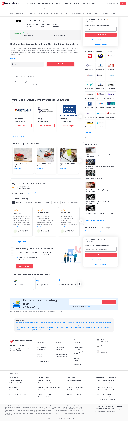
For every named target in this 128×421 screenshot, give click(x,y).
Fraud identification (79, 347)
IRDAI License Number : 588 (104, 408)
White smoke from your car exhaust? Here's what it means (100, 156)
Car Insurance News (96, 220)
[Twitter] (23, 345)
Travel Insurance (41, 359)
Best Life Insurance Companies (75, 390)
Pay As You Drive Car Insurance (85, 325)
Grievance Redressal (61, 345)
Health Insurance (41, 347)
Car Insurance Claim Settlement (85, 322)
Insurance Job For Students (103, 397)
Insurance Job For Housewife (103, 394)
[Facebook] (11, 345)
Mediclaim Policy (42, 385)
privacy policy (42, 308)
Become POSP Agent (89, 3)
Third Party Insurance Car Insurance (65, 325)
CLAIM (67, 14)
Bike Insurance (41, 345)
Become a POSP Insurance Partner (105, 380)
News (75, 3)
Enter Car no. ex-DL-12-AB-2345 (79, 302)
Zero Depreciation (42, 285)
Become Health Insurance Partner (105, 385)
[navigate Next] (80, 116)
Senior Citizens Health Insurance (46, 397)
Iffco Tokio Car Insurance (40, 330)
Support (66, 3)
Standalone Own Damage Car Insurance (47, 327)
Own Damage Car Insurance (16, 390)
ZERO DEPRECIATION (57, 14)
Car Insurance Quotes (31, 322)
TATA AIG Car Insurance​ (86, 327)
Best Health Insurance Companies (47, 382)
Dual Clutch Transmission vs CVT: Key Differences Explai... (98, 179)
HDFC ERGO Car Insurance (101, 327)
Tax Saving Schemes (43, 361)
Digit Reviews (21, 242)
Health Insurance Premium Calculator (48, 392)
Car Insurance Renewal (46, 322)
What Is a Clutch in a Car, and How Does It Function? (99, 214)
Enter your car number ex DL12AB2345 (96, 29)
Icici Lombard (19, 119)
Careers (76, 360)
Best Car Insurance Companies (17, 394)
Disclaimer (77, 349)
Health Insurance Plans (44, 380)
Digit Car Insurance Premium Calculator (45, 164)
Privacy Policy (59, 342)
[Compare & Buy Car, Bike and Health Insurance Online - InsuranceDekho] (10, 4)
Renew (58, 3)
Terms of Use (59, 352)
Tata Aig (63, 119)
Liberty (39, 119)
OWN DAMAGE (43, 14)
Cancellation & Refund (62, 354)
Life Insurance (41, 349)
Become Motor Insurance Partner (104, 382)
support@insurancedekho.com (23, 349)
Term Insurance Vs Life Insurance (75, 387)
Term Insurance (41, 352)
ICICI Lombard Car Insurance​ (69, 327)
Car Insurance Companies (97, 133)
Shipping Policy (60, 349)
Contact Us (77, 342)
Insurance (30, 3)
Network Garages (18, 136)
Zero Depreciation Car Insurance (44, 325)
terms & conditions (32, 308)
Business (39, 356)
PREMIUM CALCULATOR (102, 14)
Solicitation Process (79, 356)
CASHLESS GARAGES (78, 14)
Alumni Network (78, 358)
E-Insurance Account (61, 356)
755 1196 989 (17, 351)
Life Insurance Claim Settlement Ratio (77, 385)
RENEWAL (89, 14)
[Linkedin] (20, 345)
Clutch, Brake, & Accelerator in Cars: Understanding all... (97, 202)
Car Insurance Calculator (16, 382)
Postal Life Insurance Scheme (74, 380)
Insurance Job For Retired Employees (105, 399)
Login (123, 3)
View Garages (22, 126)
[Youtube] (14, 345)
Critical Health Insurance (44, 390)
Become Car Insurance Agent (94, 231)
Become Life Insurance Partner (104, 387)
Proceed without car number (99, 39)
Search (60, 64)
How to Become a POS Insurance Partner (106, 390)
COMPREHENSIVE (31, 14)
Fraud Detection (60, 347)
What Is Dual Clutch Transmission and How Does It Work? (100, 167)
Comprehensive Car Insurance (24, 325)
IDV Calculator (13, 387)
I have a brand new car (100, 44)
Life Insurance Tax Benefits (74, 394)
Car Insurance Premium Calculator (64, 322)
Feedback (76, 345)
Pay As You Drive (19, 285)
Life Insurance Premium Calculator (76, 397)
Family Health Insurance (44, 394)
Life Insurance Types (72, 382)
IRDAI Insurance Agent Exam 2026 (105, 392)
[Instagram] (17, 345)
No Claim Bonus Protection (67, 285)
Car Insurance (20, 322)
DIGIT (11, 14)
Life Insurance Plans (72, 392)
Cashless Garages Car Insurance (25, 327)
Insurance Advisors (44, 3)
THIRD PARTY (20, 14)
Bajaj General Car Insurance (24, 330)
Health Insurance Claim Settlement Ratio (49, 387)
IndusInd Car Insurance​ (56, 330)
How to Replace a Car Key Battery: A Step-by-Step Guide (99, 191)
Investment (40, 354)
